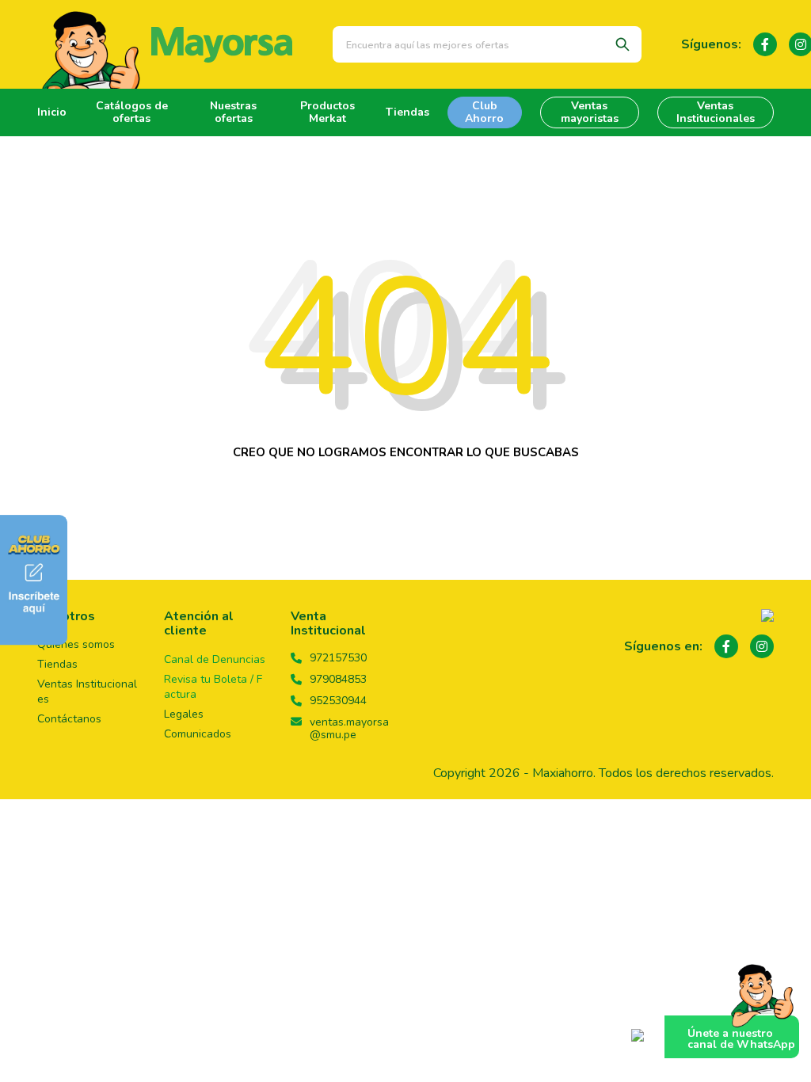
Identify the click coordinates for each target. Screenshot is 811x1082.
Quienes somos (76, 644)
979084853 (338, 679)
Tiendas (407, 112)
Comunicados (197, 733)
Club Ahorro (484, 112)
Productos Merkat (327, 112)
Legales (184, 714)
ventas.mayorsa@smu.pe (349, 728)
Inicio (52, 112)
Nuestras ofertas (233, 112)
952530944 (338, 701)
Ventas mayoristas (590, 112)
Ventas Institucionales (715, 112)
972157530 (338, 658)
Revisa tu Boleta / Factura (213, 687)
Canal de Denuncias (214, 659)
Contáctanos (69, 718)
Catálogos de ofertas (132, 112)
